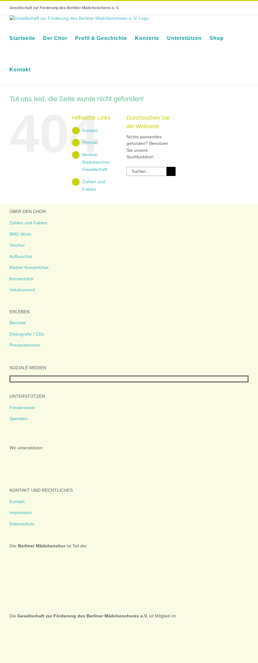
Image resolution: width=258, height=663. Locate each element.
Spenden (18, 418)
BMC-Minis (20, 234)
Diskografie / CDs (26, 334)
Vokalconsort (22, 289)
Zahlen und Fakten (28, 222)
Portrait (89, 142)
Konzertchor (21, 278)
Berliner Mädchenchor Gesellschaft (96, 162)
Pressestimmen (24, 345)
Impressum (20, 512)
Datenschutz (21, 523)
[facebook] (12, 378)
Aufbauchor (20, 256)
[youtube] (32, 378)
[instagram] (22, 378)
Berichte (17, 322)
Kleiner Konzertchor (29, 267)
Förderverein (22, 407)
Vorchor (17, 245)
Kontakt (90, 130)
